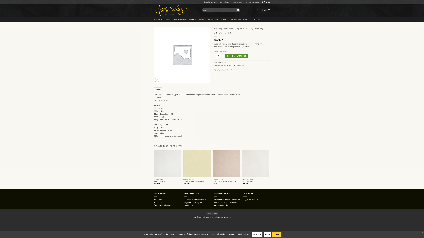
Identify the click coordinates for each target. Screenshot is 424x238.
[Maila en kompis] (223, 70)
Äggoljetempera (242, 29)
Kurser (246, 19)
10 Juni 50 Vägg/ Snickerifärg (193, 181)
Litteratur (224, 19)
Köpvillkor (158, 203)
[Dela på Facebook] (216, 70)
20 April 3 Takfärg (160, 181)
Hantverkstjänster (224, 2)
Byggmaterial (213, 19)
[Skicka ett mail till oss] (269, 2)
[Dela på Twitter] (219, 70)
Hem (215, 29)
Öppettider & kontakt (210, 2)
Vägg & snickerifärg (256, 29)
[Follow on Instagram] (264, 2)
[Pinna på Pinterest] (227, 70)
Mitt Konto (158, 200)
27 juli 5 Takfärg (247, 181)
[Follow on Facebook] (262, 2)
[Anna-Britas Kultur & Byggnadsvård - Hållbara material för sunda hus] (176, 10)
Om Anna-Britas (237, 2)
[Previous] (154, 169)
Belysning (202, 19)
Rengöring (193, 19)
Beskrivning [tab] (158, 89)
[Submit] (238, 10)
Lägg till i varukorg (236, 56)
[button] (258, 10)
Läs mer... (228, 205)
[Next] (269, 169)
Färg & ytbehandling (161, 19)
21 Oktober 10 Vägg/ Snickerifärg (224, 181)
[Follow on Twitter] (266, 2)
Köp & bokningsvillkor (252, 2)
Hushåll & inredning (179, 19)
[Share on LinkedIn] (231, 70)
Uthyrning (256, 19)
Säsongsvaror (235, 19)
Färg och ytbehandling (226, 29)
